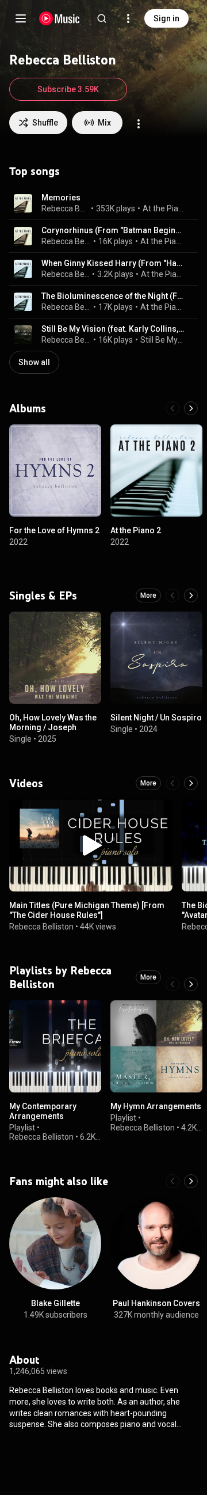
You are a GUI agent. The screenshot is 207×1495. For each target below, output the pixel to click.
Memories (60, 197)
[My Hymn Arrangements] (156, 1046)
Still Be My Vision (162, 339)
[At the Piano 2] (156, 470)
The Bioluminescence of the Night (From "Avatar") (113, 296)
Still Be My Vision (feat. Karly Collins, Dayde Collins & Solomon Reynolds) (113, 328)
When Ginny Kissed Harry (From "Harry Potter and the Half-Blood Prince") (113, 263)
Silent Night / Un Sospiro (156, 717)
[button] (23, 203)
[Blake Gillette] (55, 1243)
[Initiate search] (102, 18)
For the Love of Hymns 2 (54, 530)
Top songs (34, 171)
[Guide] (21, 18)
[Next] (191, 408)
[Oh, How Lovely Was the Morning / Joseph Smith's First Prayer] (55, 658)
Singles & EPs (43, 595)
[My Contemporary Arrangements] (55, 1046)
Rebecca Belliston (65, 208)
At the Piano (164, 208)
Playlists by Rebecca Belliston (60, 977)
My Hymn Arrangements (155, 1106)
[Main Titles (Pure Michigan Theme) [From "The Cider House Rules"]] (90, 845)
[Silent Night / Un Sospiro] (156, 658)
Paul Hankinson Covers (156, 1303)
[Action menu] (138, 123)
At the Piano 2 (163, 274)
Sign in (166, 18)
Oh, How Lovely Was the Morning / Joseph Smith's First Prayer (53, 727)
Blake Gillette (55, 1303)
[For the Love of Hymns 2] (55, 470)
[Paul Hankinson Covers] (156, 1243)
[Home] (59, 18)
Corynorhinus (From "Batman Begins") (113, 230)
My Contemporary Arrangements (42, 1111)
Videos (26, 783)
